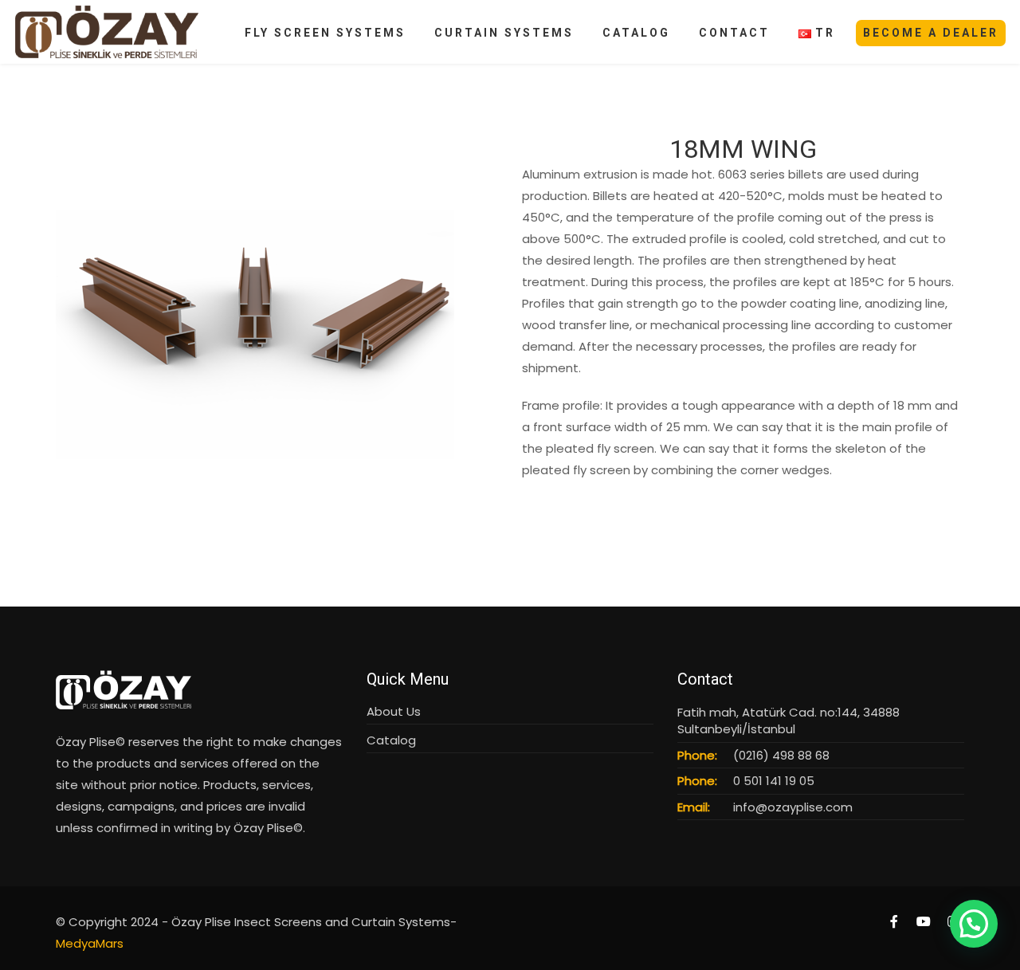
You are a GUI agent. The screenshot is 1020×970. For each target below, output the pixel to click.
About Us (394, 711)
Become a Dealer (930, 32)
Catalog (636, 32)
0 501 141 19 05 (773, 780)
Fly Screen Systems (325, 32)
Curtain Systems (504, 32)
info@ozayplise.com (793, 807)
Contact (734, 32)
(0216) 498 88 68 (781, 755)
